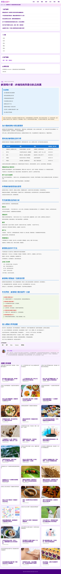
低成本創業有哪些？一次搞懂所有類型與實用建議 (50, 399)
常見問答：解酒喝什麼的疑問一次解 (11, 109)
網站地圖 (32, 571)
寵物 (42, 1)
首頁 (34, 1)
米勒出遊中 (5, 2)
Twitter (11, 345)
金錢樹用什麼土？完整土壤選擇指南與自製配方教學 (13, 28)
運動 (59, 1)
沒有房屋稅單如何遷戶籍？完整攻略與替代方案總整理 (9, 562)
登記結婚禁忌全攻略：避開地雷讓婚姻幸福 (11, 18)
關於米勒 (24, 571)
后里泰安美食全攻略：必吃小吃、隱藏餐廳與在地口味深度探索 (9, 542)
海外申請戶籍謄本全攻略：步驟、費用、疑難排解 (12, 25)
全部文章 (36, 571)
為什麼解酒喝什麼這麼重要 (9, 92)
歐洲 (46, 1)
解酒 (3, 60)
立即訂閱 (4, 71)
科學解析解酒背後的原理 (9, 98)
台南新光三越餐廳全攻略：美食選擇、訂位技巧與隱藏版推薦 (50, 460)
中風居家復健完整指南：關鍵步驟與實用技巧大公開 (13, 15)
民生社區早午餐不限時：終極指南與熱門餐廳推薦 (30, 399)
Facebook (17, 345)
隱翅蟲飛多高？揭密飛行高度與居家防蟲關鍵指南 (12, 12)
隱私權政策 (29, 571)
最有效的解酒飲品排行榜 (9, 95)
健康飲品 (10, 60)
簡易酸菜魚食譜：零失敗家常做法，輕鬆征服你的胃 (9, 419)
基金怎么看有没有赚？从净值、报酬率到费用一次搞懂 (30, 460)
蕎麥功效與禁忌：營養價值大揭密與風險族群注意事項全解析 (50, 480)
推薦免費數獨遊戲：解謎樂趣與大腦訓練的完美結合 (9, 520)
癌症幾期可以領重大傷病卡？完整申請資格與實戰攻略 (30, 541)
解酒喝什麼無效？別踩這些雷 (10, 106)
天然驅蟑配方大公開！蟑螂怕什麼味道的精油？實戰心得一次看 (9, 440)
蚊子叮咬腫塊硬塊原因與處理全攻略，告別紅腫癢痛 (13, 21)
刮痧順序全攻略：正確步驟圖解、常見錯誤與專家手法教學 (30, 562)
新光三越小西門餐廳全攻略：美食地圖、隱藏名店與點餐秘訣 (50, 379)
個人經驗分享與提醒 (8, 112)
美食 (54, 1)
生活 (50, 1)
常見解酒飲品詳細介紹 (8, 101)
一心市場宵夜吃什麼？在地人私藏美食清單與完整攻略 (30, 379)
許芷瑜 (11, 350)
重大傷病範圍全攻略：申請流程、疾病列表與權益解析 (50, 541)
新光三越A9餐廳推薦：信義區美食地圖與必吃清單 (10, 399)
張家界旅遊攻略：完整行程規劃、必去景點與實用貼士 (9, 460)
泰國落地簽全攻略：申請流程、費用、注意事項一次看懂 (30, 440)
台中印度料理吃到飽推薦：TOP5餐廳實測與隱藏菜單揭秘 (50, 419)
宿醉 (6, 60)
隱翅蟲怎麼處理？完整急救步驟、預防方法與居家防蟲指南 (30, 480)
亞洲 (38, 1)
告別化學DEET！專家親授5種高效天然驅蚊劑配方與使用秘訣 (50, 520)
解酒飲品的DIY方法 (8, 103)
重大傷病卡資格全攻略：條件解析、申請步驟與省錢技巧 (9, 379)
